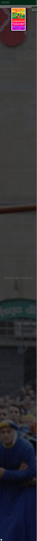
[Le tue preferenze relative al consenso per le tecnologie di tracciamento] (1, 539)
